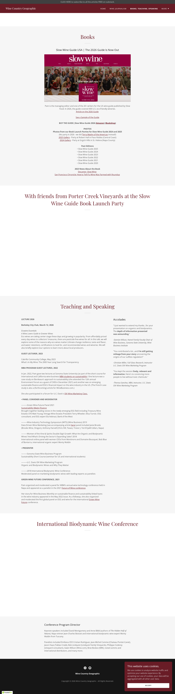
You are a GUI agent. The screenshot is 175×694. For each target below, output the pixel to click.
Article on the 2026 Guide (87, 111)
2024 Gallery (65, 140)
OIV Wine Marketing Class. (76, 393)
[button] (165, 8)
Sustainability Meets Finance (34, 408)
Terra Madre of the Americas (95, 134)
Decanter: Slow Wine (87, 171)
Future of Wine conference (73, 488)
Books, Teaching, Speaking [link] (144, 9)
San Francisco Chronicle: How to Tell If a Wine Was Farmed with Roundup (87, 174)
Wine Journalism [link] (118, 9)
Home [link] (103, 9)
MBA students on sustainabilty (73, 376)
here (73, 425)
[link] (21, 8)
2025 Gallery (64, 137)
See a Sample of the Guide (87, 117)
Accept (148, 685)
